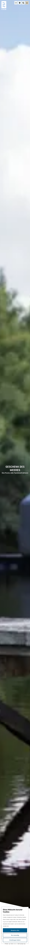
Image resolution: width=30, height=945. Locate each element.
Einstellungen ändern (15, 940)
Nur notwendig (15, 935)
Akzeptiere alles (15, 930)
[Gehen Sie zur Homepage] (3, 5)
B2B (16, 3)
